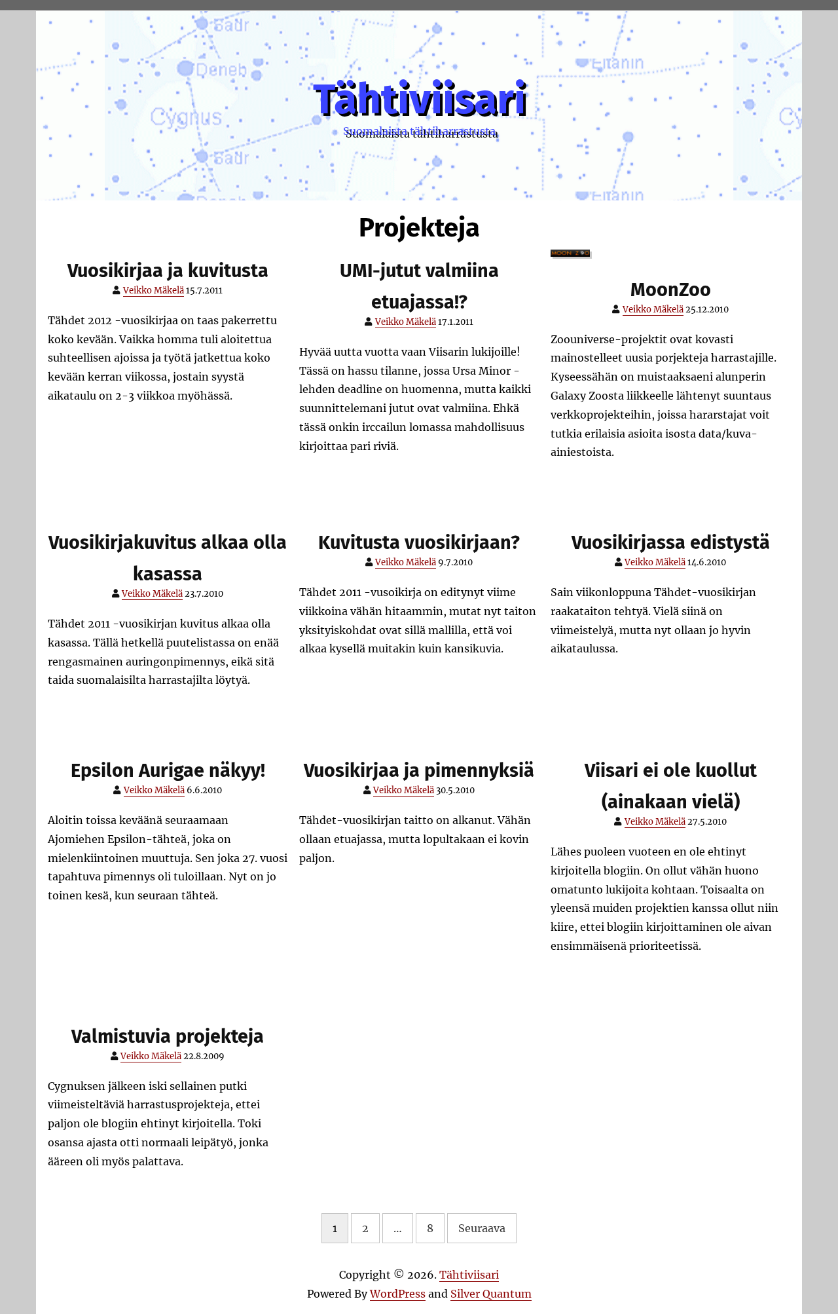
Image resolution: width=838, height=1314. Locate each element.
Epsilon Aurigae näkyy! (168, 770)
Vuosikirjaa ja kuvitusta (167, 270)
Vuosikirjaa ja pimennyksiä (419, 770)
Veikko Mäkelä (153, 290)
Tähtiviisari (419, 99)
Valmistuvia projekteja (167, 1036)
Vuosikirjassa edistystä (671, 542)
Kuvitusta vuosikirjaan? (419, 542)
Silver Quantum (491, 1293)
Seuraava (481, 1228)
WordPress (398, 1293)
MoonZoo (670, 289)
